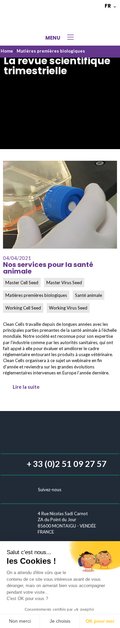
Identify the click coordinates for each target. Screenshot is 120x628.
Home (7, 51)
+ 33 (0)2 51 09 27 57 (67, 464)
